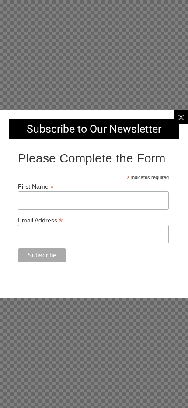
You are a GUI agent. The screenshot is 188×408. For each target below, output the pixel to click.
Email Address (40, 220)
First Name (36, 186)
